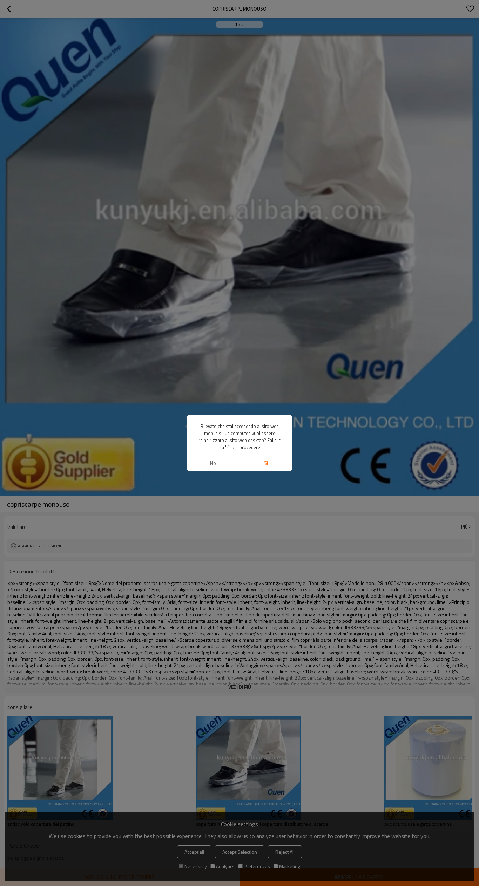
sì (266, 463)
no (213, 463)
